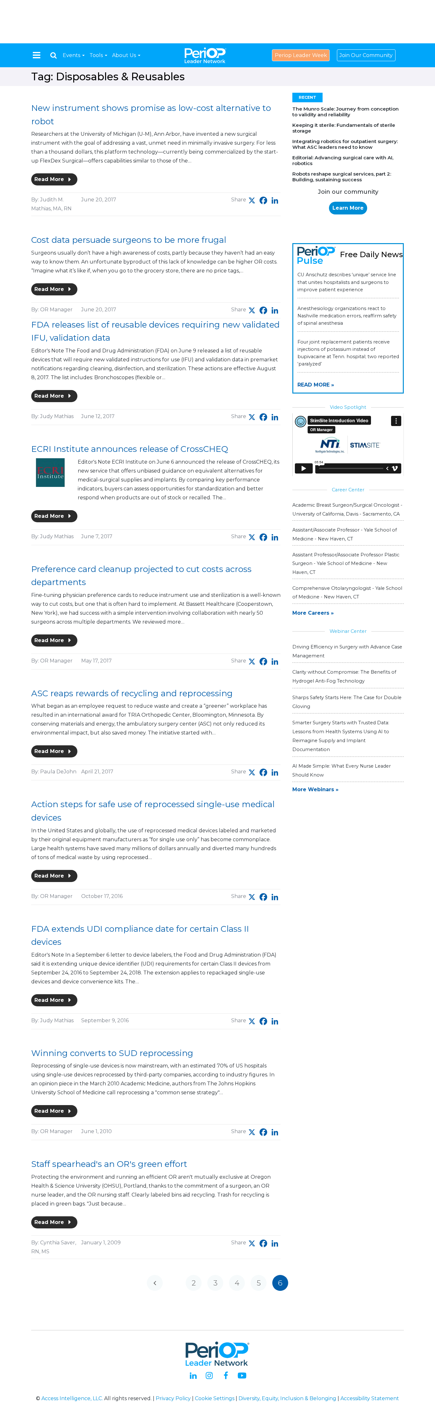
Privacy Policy (173, 1398)
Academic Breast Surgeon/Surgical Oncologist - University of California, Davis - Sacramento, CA (347, 509)
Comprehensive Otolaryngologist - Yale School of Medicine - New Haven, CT (347, 592)
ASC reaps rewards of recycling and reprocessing (132, 693)
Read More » (315, 385)
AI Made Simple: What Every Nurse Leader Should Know (341, 770)
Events (72, 55)
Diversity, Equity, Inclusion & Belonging (287, 1398)
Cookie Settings (214, 1398)
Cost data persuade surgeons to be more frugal (128, 240)
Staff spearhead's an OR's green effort (109, 1164)
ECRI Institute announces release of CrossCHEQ (129, 449)
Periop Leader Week (301, 55)
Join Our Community (366, 55)
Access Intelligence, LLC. (72, 1398)
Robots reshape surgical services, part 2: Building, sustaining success (341, 177)
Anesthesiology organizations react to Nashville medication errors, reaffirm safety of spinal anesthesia (346, 316)
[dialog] (53, 55)
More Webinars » (315, 789)
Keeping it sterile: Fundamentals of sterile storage (343, 128)
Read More (50, 179)
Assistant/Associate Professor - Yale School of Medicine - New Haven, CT (344, 534)
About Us (124, 55)
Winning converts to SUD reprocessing (112, 1053)
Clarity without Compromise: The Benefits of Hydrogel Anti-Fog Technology (344, 676)
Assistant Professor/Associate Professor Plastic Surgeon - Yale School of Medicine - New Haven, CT (345, 563)
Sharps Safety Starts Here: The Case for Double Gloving (347, 702)
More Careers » (313, 613)
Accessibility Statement (369, 1398)
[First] (155, 1283)
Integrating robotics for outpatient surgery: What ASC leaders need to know (345, 144)
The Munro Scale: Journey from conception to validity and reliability (345, 112)
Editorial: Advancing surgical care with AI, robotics (342, 160)
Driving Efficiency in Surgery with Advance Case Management (347, 651)
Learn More (348, 208)
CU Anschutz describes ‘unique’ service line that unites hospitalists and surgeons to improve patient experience (346, 282)
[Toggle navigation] (36, 55)
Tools (96, 55)
